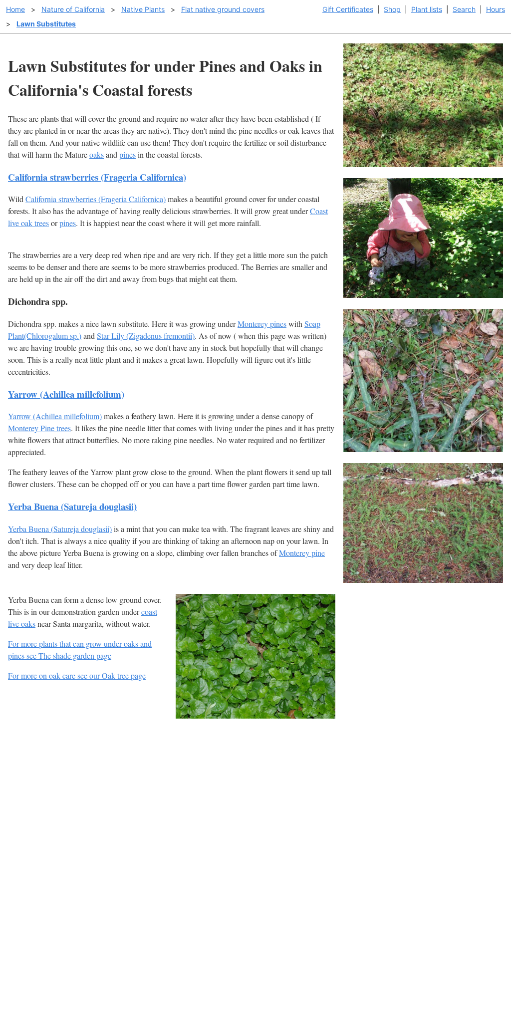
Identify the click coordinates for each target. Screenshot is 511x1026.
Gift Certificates (347, 9)
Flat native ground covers (222, 9)
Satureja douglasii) (82, 528)
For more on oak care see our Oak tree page (77, 675)
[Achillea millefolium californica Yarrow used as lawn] (423, 579)
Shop (392, 9)
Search (464, 9)
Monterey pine (302, 552)
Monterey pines (262, 323)
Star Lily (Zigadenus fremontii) (146, 335)
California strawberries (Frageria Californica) (97, 177)
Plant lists (426, 9)
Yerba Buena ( (30, 528)
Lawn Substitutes (46, 23)
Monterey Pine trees (39, 428)
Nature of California (73, 9)
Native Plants (143, 9)
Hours (495, 9)
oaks (96, 154)
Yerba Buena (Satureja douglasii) (72, 506)
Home (15, 9)
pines (127, 154)
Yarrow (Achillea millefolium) (66, 394)
